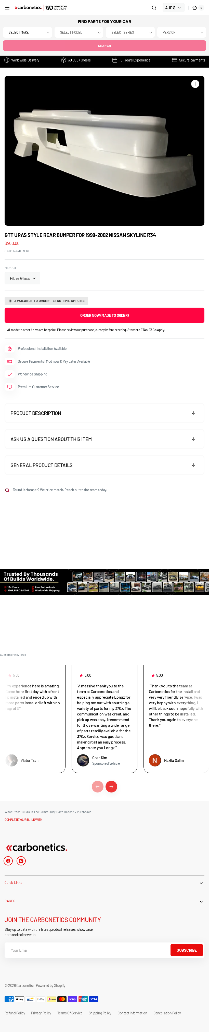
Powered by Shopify (51, 985)
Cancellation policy (167, 1013)
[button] (7, 7)
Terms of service (70, 1013)
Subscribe (187, 950)
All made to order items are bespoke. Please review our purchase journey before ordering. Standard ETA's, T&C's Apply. (86, 330)
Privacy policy (41, 1013)
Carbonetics (25, 985)
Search (104, 46)
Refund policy (15, 1013)
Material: (11, 268)
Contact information (132, 1013)
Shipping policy (100, 1013)
